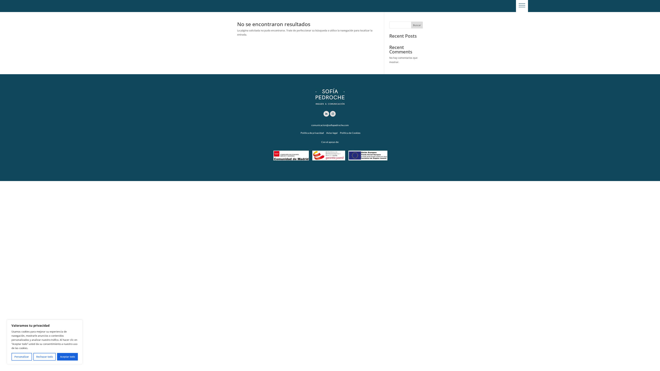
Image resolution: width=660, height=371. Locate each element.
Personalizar (21, 356)
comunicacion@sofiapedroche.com (330, 125)
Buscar (417, 25)
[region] (44, 342)
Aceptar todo (67, 356)
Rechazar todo (44, 356)
